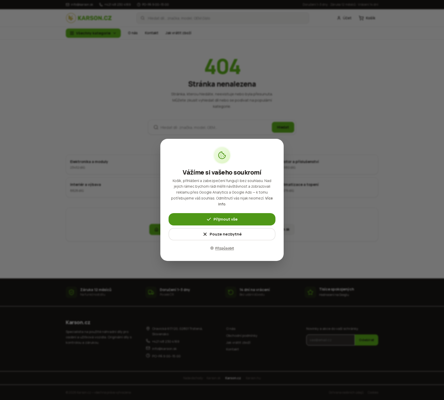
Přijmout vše (226, 219)
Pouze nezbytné (226, 234)
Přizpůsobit (224, 248)
